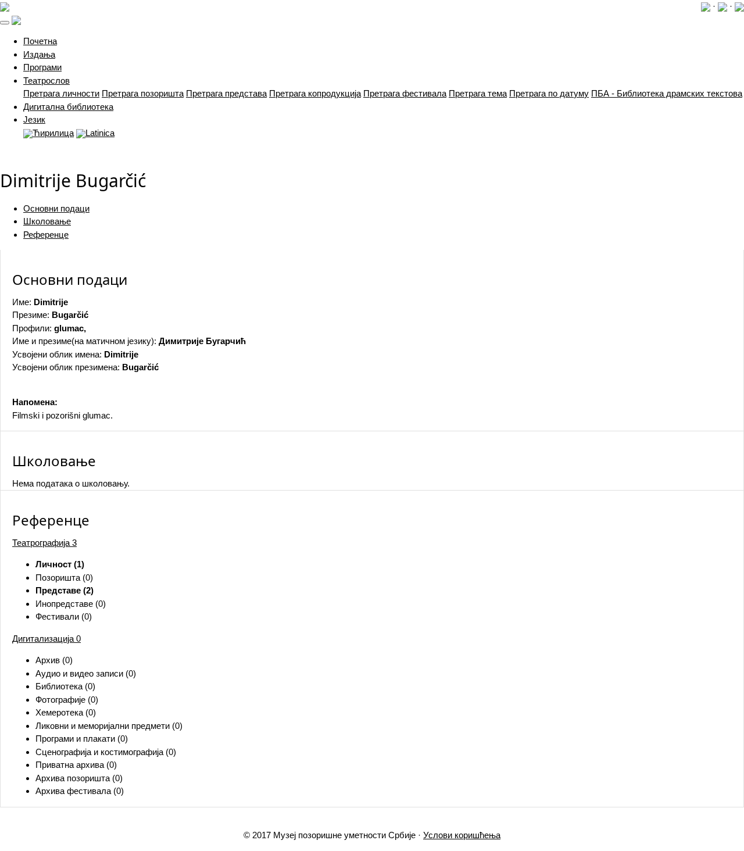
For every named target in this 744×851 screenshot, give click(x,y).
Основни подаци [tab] (56, 208)
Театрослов (46, 80)
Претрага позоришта (143, 93)
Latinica (100, 133)
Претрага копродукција (315, 93)
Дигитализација (46, 638)
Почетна (40, 41)
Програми (42, 67)
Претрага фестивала (404, 93)
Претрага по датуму (549, 93)
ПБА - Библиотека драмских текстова (666, 93)
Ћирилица (53, 133)
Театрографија (44, 543)
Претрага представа (226, 93)
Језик (34, 119)
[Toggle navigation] (4, 22)
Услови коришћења (461, 835)
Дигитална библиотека (68, 107)
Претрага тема (478, 93)
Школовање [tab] (47, 221)
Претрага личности (61, 93)
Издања (39, 54)
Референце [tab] (46, 234)
